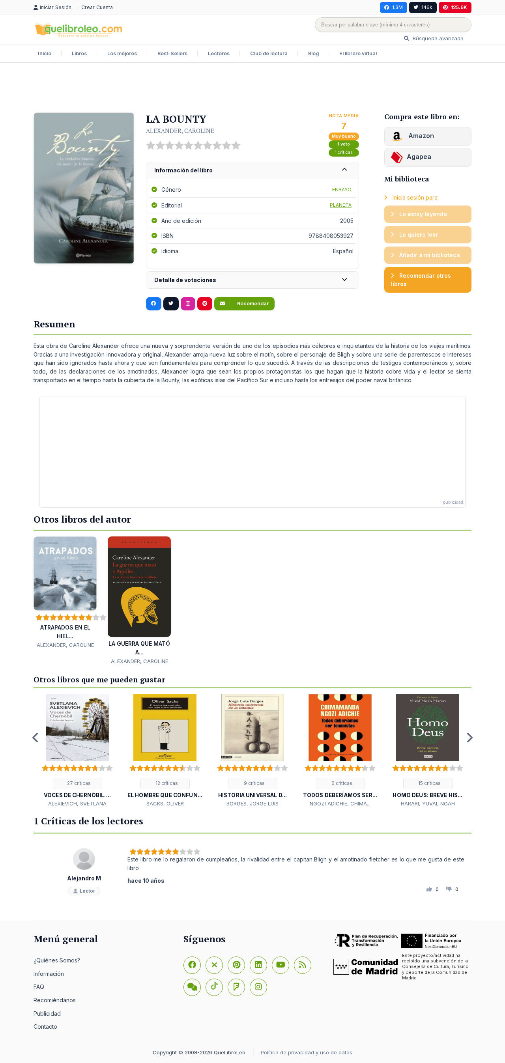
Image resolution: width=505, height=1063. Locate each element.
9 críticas (254, 783)
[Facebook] (192, 965)
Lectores (219, 53)
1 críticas (344, 152)
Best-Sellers (172, 53)
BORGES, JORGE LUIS (252, 803)
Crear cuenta (97, 7)
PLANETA (341, 205)
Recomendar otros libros (421, 280)
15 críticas (429, 783)
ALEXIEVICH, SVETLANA (77, 803)
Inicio (44, 53)
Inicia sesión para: (415, 197)
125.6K (459, 7)
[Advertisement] (252, 88)
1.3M (397, 7)
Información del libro (183, 170)
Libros (79, 53)
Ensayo (342, 189)
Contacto (45, 1026)
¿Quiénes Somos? (57, 960)
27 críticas (78, 783)
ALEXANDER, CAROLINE (180, 131)
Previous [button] (35, 737)
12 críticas (166, 783)
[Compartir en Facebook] (153, 303)
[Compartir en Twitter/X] (171, 303)
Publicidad (47, 1013)
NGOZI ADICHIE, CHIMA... (340, 803)
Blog (313, 53)
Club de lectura (269, 53)
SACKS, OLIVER (165, 803)
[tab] (252, 170)
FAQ (39, 986)
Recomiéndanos (55, 1000)
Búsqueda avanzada (437, 38)
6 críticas (341, 783)
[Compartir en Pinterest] (204, 303)
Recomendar (252, 303)
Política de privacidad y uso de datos (306, 1052)
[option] (77, 750)
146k (426, 7)
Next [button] (469, 737)
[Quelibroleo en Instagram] (188, 303)
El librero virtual (358, 53)
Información (49, 973)
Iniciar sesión (56, 7)
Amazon (420, 136)
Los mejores (122, 53)
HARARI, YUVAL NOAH (428, 803)
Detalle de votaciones (185, 279)
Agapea (419, 157)
